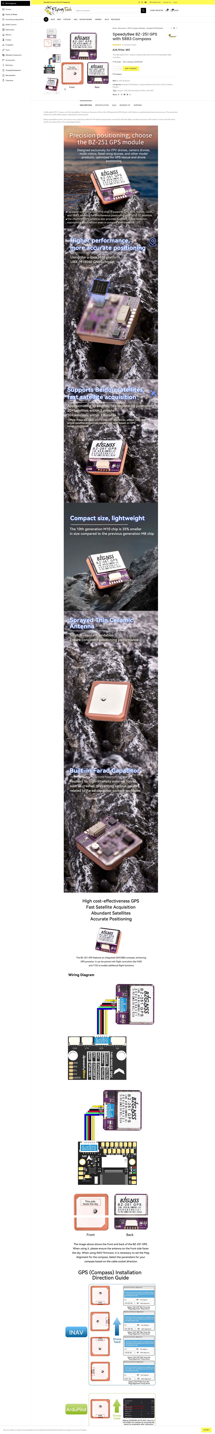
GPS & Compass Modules (136, 28)
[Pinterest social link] (127, 94)
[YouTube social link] (145, 2)
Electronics (122, 28)
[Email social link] (124, 94)
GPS (125, 90)
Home (115, 28)
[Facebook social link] (139, 2)
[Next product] (176, 28)
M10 (129, 90)
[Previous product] (171, 28)
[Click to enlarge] (65, 89)
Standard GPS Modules (155, 28)
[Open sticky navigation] (46, 19)
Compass (120, 90)
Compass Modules (145, 84)
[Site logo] (58, 10)
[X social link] (142, 2)
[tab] (86, 104)
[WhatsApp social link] (130, 94)
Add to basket (131, 68)
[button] (48, 93)
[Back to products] (174, 28)
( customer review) (129, 45)
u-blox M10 (149, 90)
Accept (206, 1430)
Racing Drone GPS (138, 90)
